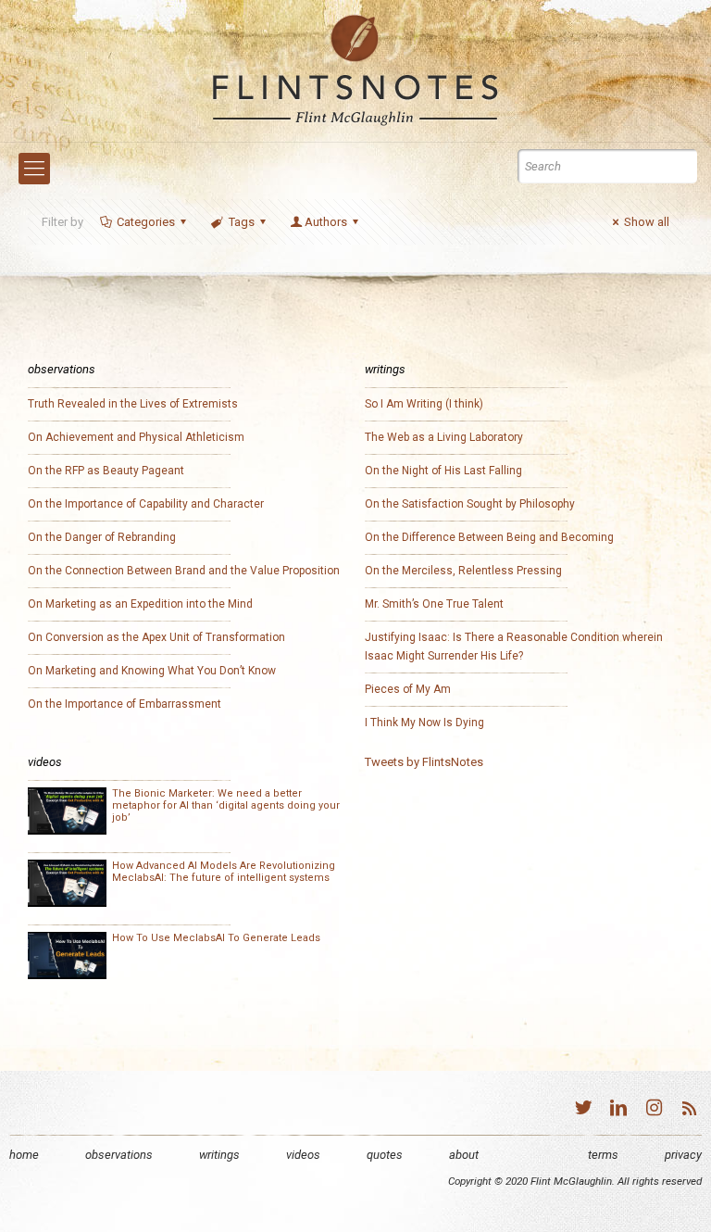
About (464, 1155)
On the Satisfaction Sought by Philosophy (470, 503)
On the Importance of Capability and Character (146, 503)
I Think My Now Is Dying (424, 722)
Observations (119, 1155)
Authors (326, 222)
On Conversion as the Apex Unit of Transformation (156, 637)
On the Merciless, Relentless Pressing (463, 570)
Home (24, 1155)
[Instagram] (654, 1110)
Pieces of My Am (408, 689)
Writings (219, 1155)
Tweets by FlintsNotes (424, 762)
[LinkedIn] (618, 1110)
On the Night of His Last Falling (443, 470)
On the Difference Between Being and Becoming (489, 537)
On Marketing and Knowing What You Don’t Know (152, 670)
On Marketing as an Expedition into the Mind (140, 603)
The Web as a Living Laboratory (444, 437)
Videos (303, 1155)
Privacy (683, 1155)
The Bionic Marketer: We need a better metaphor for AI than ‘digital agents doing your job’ (226, 805)
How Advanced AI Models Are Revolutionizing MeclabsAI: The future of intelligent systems (223, 872)
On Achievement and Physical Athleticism (136, 437)
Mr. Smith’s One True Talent (434, 603)
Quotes (385, 1155)
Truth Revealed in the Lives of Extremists (133, 403)
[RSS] (689, 1110)
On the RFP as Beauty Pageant (106, 470)
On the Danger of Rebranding (102, 537)
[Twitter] (583, 1110)
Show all (646, 222)
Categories (146, 222)
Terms (603, 1155)
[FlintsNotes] (355, 71)
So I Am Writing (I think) (424, 403)
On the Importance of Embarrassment (124, 704)
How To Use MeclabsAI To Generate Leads (216, 938)
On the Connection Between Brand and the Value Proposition (184, 570)
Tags (242, 222)
